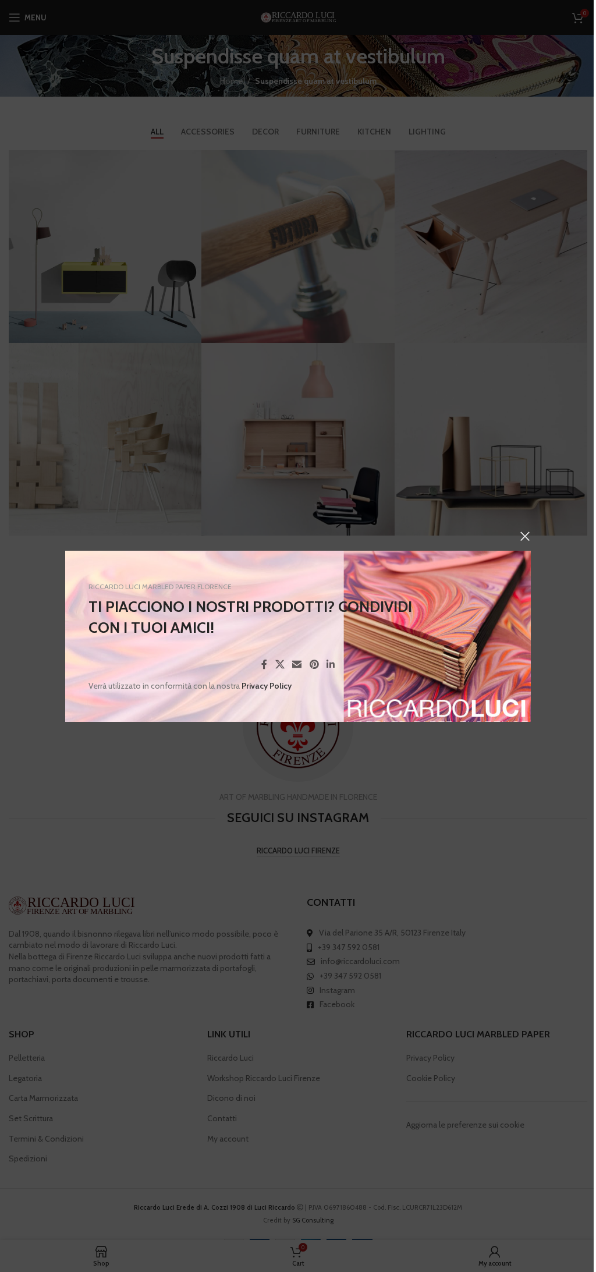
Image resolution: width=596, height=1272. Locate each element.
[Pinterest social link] (314, 665)
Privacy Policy (267, 686)
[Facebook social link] (264, 665)
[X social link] (279, 665)
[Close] (525, 536)
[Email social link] (297, 665)
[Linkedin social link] (330, 665)
